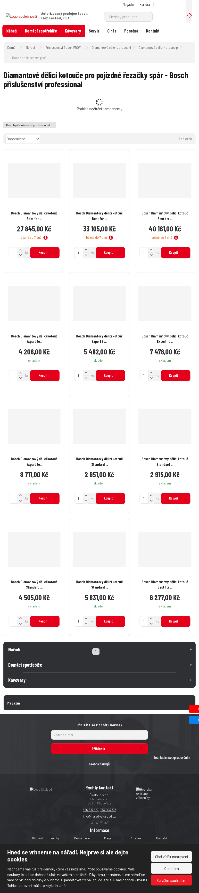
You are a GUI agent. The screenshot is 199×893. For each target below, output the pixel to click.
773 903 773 (108, 810)
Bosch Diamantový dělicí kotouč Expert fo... (34, 339)
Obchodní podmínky (45, 838)
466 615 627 (91, 810)
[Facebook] (159, 4)
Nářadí (11, 30)
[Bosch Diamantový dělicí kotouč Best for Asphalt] (165, 549)
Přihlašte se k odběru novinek (99, 724)
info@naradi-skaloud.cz (99, 816)
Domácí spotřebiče (41, 30)
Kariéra (145, 4)
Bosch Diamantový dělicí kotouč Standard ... (99, 461)
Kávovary (73, 30)
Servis (94, 30)
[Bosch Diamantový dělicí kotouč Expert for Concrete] (34, 303)
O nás (111, 30)
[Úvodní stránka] (21, 16)
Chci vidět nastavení (171, 856)
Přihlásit (98, 748)
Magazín (128, 4)
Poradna (131, 30)
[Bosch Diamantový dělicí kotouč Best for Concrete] (34, 180)
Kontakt (152, 30)
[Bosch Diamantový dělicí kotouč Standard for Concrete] (99, 426)
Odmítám (171, 868)
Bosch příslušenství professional (28, 125)
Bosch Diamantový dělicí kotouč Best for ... (34, 216)
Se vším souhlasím (171, 880)
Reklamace (82, 838)
